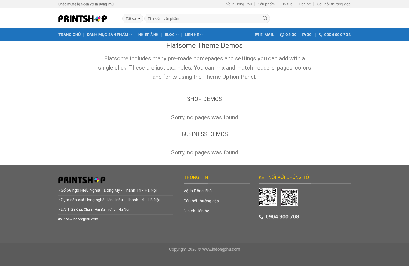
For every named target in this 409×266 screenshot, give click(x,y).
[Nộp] (265, 18)
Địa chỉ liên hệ (196, 211)
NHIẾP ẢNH (148, 35)
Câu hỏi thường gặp (334, 4)
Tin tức (286, 4)
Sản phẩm (266, 4)
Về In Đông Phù (239, 4)
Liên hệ (305, 4)
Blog (170, 35)
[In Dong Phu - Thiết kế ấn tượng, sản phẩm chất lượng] (86, 18)
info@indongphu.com (80, 219)
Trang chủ (69, 35)
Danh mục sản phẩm (107, 35)
